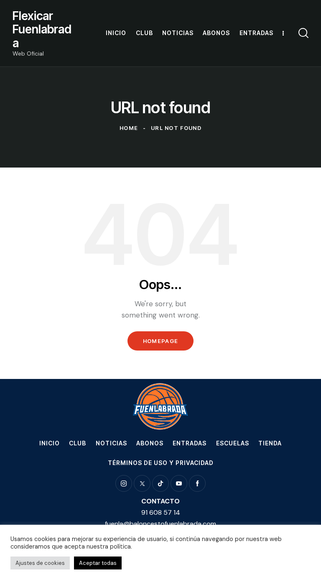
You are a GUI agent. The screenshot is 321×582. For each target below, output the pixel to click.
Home (129, 128)
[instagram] (123, 483)
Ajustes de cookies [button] (40, 563)
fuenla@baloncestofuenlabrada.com (160, 523)
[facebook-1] (197, 483)
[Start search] (303, 33)
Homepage (160, 341)
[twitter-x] (142, 483)
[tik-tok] (160, 483)
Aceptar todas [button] (98, 563)
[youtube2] (179, 483)
